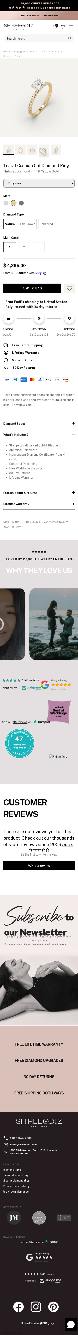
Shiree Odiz (17, 1333)
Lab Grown (27, 224)
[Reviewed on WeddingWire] (19, 756)
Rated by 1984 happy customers (48, 7)
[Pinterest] (55, 1306)
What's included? (15, 434)
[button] (71, 1324)
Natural (10, 224)
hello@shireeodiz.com (23, 1144)
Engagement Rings (25, 51)
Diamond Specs (14, 423)
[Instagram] (38, 1306)
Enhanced (46, 224)
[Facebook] (20, 1306)
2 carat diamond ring (16, 1180)
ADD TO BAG (32, 288)
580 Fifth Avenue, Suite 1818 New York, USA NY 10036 (34, 1152)
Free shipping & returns (20, 492)
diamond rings (12, 1169)
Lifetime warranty (16, 504)
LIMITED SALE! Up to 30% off (39, 15)
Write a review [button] (39, 865)
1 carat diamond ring (15, 1175)
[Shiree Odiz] (18, 27)
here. (67, 844)
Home (7, 51)
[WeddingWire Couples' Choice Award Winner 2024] (58, 756)
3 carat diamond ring (16, 1186)
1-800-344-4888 (21, 1138)
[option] (39, 100)
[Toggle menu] (71, 26)
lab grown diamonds (16, 1191)
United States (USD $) (35, 1323)
